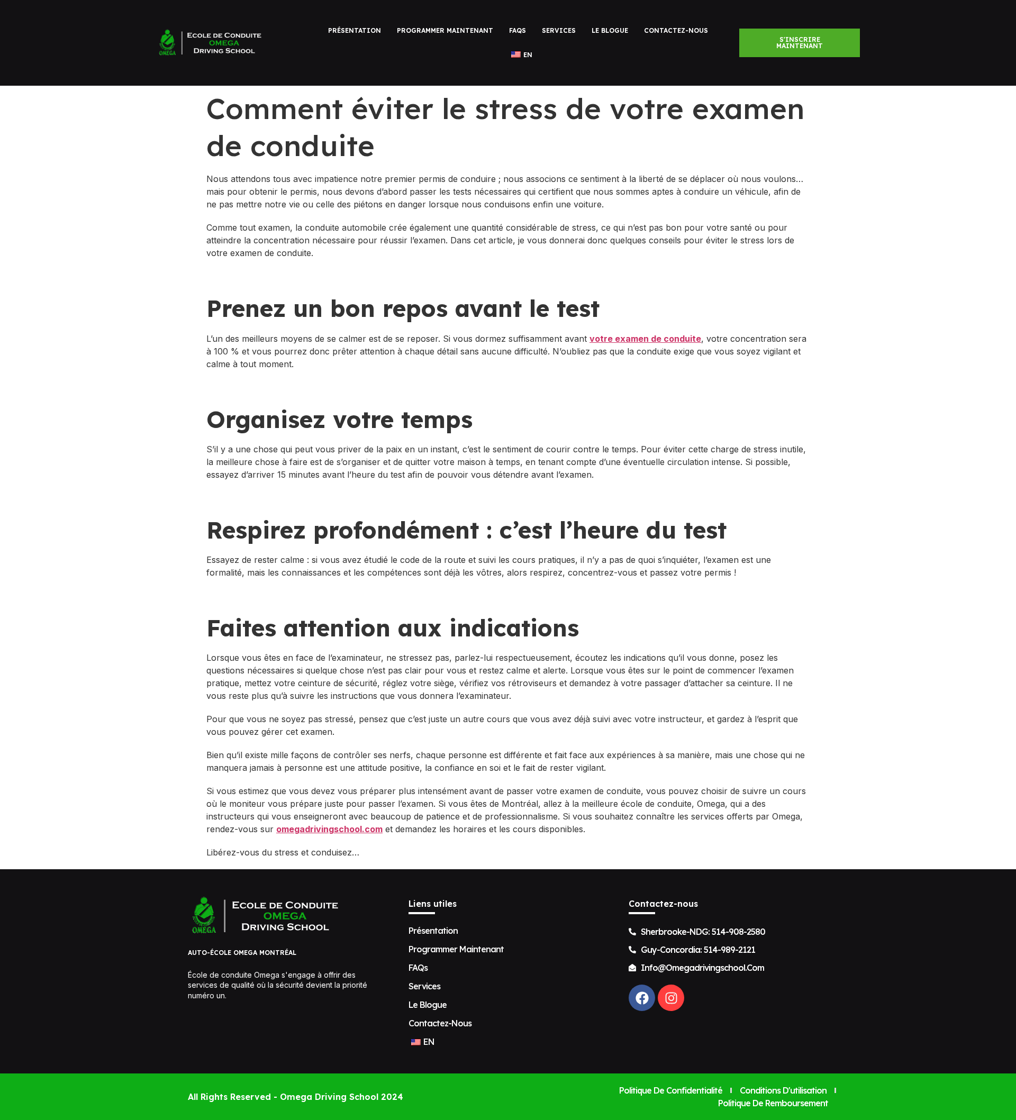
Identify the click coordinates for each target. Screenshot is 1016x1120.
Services (559, 30)
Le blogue (610, 30)
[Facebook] (642, 998)
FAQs (517, 30)
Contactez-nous (676, 30)
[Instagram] (671, 998)
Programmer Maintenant (445, 30)
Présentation (354, 30)
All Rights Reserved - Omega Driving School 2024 (295, 1096)
